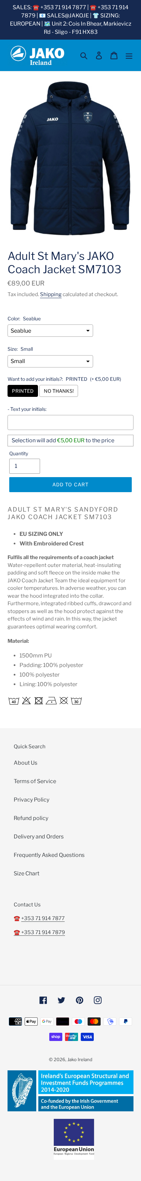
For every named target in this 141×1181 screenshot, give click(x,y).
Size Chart (26, 873)
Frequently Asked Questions (49, 855)
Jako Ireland (79, 1059)
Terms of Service (35, 781)
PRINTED (23, 391)
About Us (25, 763)
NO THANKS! (59, 391)
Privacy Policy (31, 799)
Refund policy (31, 818)
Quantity (18, 453)
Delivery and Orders (39, 836)
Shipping (51, 294)
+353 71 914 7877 (43, 918)
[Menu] (129, 55)
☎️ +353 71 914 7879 (39, 932)
